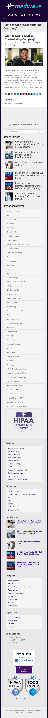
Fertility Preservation (14, 323)
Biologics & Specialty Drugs (17, 406)
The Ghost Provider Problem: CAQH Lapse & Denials (27, 196)
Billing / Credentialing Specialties (20, 587)
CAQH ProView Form (15, 491)
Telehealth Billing (14, 464)
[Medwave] (24, 6)
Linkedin (22, 12)
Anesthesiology (12, 278)
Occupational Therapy (15, 402)
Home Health (11, 232)
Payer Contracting (14, 454)
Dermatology (11, 261)
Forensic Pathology (14, 344)
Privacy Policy (13, 620)
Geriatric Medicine (13, 298)
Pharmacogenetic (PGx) (15, 311)
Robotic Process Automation (18, 470)
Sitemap (11, 624)
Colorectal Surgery (13, 319)
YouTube (28, 12)
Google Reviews (14, 627)
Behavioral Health (13, 211)
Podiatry (10, 361)
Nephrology (11, 352)
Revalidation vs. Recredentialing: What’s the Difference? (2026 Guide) (28, 186)
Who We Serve (13, 584)
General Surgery (13, 257)
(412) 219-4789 (30, 15)
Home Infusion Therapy (15, 385)
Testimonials (12, 599)
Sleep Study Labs (13, 394)
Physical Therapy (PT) (15, 398)
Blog (9, 497)
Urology (9, 315)
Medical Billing (13, 461)
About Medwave (14, 581)
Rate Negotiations (14, 457)
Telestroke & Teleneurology (16, 369)
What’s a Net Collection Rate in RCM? (29, 164)
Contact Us (13, 642)
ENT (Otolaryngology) (15, 286)
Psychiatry (10, 228)
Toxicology (10, 327)
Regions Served (14, 590)
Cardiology (10, 265)
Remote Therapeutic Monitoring (18, 381)
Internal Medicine (13, 356)
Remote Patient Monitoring (16, 377)
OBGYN (9, 348)
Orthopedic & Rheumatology (17, 282)
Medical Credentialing (16, 448)
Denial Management (15, 473)
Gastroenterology (13, 302)
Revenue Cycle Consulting (17, 479)
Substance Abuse (13, 248)
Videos (10, 504)
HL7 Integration (13, 467)
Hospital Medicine (13, 290)
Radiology (10, 269)
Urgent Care (11, 273)
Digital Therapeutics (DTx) (16, 373)
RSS (31, 12)
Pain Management (13, 236)
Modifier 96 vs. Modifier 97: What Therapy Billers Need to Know (29, 175)
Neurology (10, 365)
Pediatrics (10, 224)
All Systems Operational (24, 699)
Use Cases (12, 596)
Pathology (10, 340)
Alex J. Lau (26, 43)
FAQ (9, 501)
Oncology (10, 336)
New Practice (12, 605)
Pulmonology (11, 307)
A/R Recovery (13, 476)
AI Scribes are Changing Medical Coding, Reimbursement (27, 155)
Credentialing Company (15, 103)
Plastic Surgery (12, 240)
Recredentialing (13, 451)
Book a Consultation (15, 593)
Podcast (11, 507)
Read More (10, 99)
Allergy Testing (12, 331)
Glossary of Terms (14, 510)
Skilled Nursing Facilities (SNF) (18, 244)
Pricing (10, 602)
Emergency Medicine (14, 253)
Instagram (19, 12)
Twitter (25, 12)
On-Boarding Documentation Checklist (22, 494)
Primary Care (11, 219)
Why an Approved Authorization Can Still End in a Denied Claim (29, 144)
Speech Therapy (13, 390)
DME (8, 215)
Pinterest (19, 645)
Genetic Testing (12, 294)
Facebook (16, 12)
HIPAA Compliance (15, 617)
